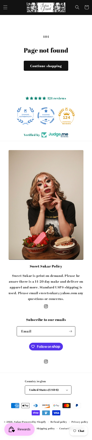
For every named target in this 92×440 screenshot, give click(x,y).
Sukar (18, 421)
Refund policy (58, 421)
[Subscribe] (70, 331)
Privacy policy (79, 421)
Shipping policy (46, 428)
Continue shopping (46, 66)
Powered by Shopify (34, 421)
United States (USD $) (44, 390)
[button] (5, 7)
